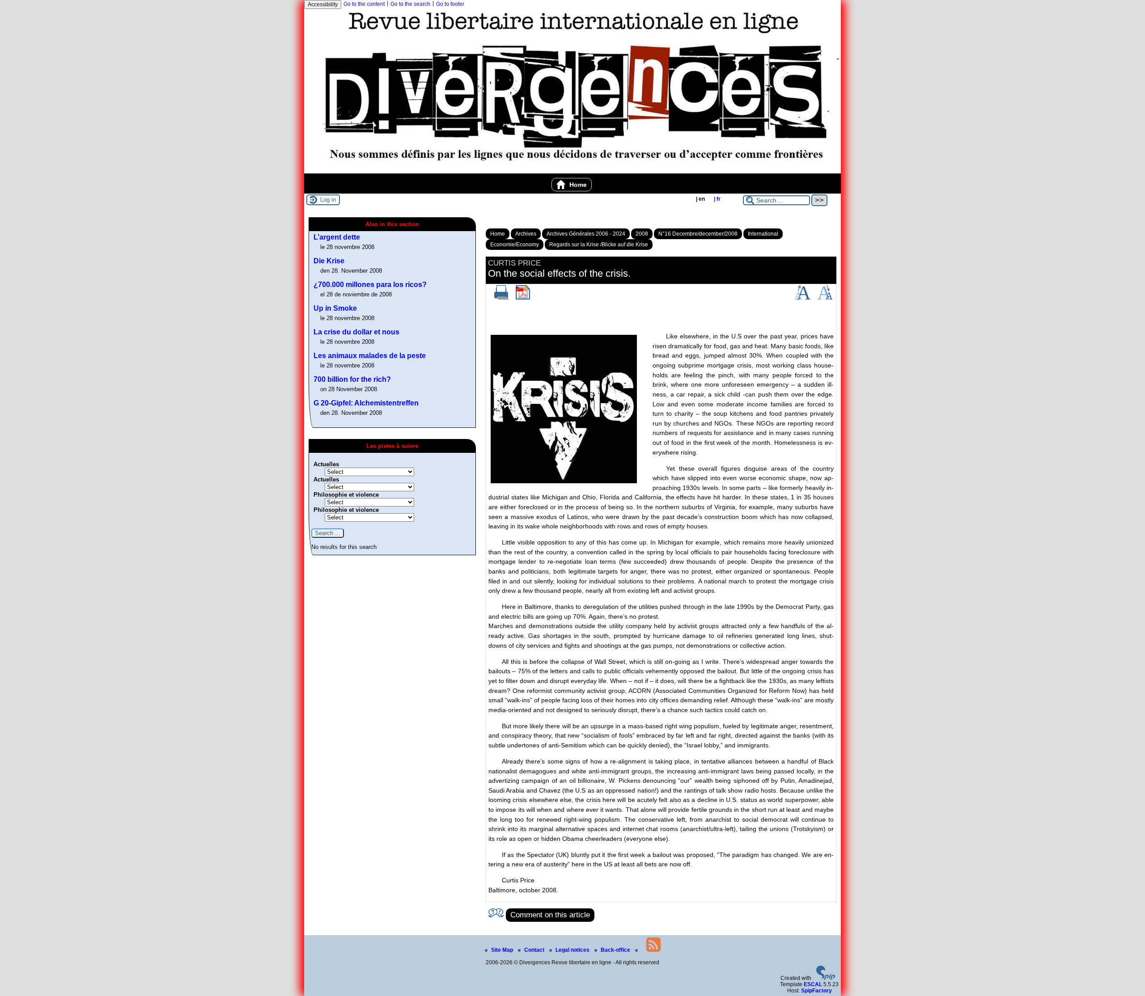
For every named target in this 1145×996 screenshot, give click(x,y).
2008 (642, 234)
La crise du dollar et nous (356, 332)
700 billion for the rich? (352, 379)
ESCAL (813, 984)
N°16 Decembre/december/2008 (698, 234)
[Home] (572, 170)
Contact (535, 950)
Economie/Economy (514, 244)
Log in (328, 199)
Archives (525, 234)
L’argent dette (337, 237)
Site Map (502, 950)
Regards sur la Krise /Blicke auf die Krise (598, 244)
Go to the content (364, 4)
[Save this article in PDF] (523, 298)
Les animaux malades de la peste (370, 355)
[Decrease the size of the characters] (825, 298)
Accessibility (323, 4)
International (763, 234)
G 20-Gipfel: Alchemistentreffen (366, 403)
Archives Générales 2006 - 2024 (586, 234)
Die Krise (329, 261)
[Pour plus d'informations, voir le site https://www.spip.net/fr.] (826, 978)
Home (577, 184)
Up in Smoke (335, 308)
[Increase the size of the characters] (802, 298)
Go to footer (450, 4)
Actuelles (326, 464)
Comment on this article (550, 915)
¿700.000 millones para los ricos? (370, 284)
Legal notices (573, 950)
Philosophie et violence (346, 494)
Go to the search (410, 4)
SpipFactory (816, 991)
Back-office (616, 950)
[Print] (501, 298)
